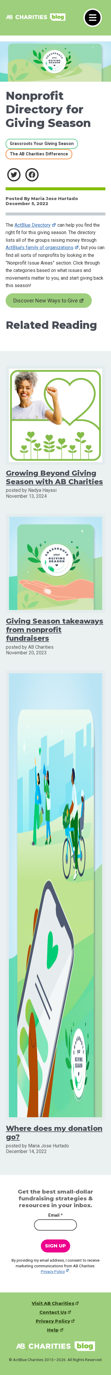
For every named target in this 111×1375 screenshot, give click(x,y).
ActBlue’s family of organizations (39, 247)
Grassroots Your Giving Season (40, 143)
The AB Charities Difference (37, 154)
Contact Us (53, 1312)
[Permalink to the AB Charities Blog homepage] (35, 19)
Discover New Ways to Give (45, 300)
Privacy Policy (53, 1271)
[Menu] (92, 18)
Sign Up (55, 1246)
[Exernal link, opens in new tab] (14, 174)
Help (53, 1330)
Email (55, 1215)
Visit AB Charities (53, 1303)
